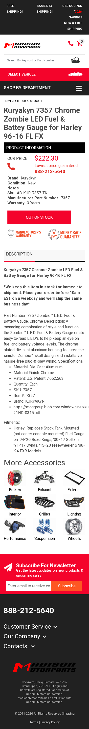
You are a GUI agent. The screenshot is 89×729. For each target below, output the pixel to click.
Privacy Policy (50, 722)
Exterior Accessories (28, 101)
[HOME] (44, 667)
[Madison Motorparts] (22, 45)
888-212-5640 (50, 171)
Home (8, 101)
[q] (76, 60)
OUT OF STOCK (39, 217)
